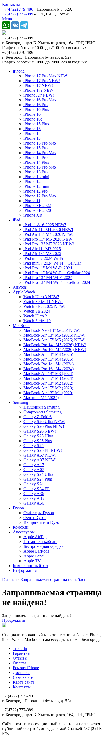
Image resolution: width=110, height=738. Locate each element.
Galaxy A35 (33, 498)
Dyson (18, 508)
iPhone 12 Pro (35, 191)
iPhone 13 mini (36, 176)
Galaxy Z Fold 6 (37, 416)
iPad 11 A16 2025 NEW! (44, 224)
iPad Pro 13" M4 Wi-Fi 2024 (47, 277)
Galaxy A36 (33, 493)
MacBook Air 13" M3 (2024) (48, 373)
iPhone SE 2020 (37, 210)
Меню (7, 19)
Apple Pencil (34, 556)
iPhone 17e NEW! (39, 90)
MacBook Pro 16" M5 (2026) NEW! (54, 349)
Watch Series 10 (37, 320)
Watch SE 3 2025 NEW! (44, 306)
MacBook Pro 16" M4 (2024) (48, 368)
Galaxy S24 (33, 484)
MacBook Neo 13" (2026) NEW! (51, 330)
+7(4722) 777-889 (17, 14)
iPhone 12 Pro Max (39, 196)
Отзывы (20, 658)
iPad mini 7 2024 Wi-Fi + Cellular (52, 263)
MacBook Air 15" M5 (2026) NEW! (54, 340)
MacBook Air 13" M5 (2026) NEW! (54, 335)
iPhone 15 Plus (36, 124)
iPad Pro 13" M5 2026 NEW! (48, 244)
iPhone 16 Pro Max (39, 100)
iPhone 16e (32, 119)
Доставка (21, 672)
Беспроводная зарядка (43, 546)
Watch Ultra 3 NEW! (41, 296)
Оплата (19, 663)
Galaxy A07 (33, 469)
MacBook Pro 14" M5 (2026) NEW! (54, 344)
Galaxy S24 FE (36, 488)
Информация (25, 570)
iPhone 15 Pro (35, 148)
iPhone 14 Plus (36, 162)
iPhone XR (32, 215)
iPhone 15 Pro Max (39, 143)
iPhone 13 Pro (35, 172)
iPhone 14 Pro (35, 157)
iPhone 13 (32, 138)
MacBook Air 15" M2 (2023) (48, 388)
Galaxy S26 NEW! (39, 431)
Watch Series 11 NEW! (43, 301)
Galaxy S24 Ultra (38, 474)
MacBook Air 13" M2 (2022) (48, 383)
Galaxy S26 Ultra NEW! (44, 421)
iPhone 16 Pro (35, 104)
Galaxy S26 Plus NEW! (43, 426)
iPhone (19, 71)
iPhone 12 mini (36, 186)
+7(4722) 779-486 (17, 9)
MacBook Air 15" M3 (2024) (48, 378)
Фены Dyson (34, 517)
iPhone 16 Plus (36, 109)
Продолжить (13, 620)
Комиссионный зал (30, 565)
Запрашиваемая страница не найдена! (55, 579)
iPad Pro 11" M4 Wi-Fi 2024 (47, 268)
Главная (9, 579)
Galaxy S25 (33, 445)
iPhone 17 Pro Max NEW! (46, 76)
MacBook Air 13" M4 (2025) (48, 354)
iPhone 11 (31, 200)
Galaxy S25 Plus (37, 440)
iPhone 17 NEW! (38, 85)
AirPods (20, 287)
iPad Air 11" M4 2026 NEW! (48, 229)
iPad (16, 220)
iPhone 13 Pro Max (39, 167)
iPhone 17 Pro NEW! (41, 80)
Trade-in (20, 648)
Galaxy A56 (33, 503)
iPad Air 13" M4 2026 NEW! (48, 234)
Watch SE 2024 (36, 311)
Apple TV (32, 561)
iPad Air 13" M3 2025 (42, 253)
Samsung (20, 402)
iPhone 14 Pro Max (39, 152)
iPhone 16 (32, 114)
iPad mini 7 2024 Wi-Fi (43, 258)
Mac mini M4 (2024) (41, 397)
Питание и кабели (40, 541)
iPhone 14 (32, 133)
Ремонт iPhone (26, 667)
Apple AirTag (35, 536)
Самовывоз (23, 677)
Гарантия (21, 653)
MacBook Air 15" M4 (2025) (48, 359)
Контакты (11, 4)
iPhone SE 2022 (37, 205)
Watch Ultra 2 (35, 316)
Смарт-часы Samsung (42, 412)
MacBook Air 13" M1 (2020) (48, 392)
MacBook (21, 325)
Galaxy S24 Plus (37, 479)
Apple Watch (24, 292)
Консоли (21, 527)
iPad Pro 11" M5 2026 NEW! (48, 239)
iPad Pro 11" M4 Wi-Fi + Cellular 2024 (56, 272)
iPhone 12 (32, 181)
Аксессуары (24, 532)
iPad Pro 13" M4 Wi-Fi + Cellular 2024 (56, 282)
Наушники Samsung (41, 407)
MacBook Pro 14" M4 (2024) (48, 364)
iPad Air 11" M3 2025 (42, 248)
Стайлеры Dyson (38, 512)
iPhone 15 (32, 128)
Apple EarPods (36, 551)
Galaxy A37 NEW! (39, 460)
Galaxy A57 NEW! (39, 455)
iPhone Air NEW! (38, 95)
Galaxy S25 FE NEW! (42, 450)
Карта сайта (23, 682)
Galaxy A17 (33, 464)
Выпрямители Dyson (42, 522)
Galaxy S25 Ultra (38, 436)
